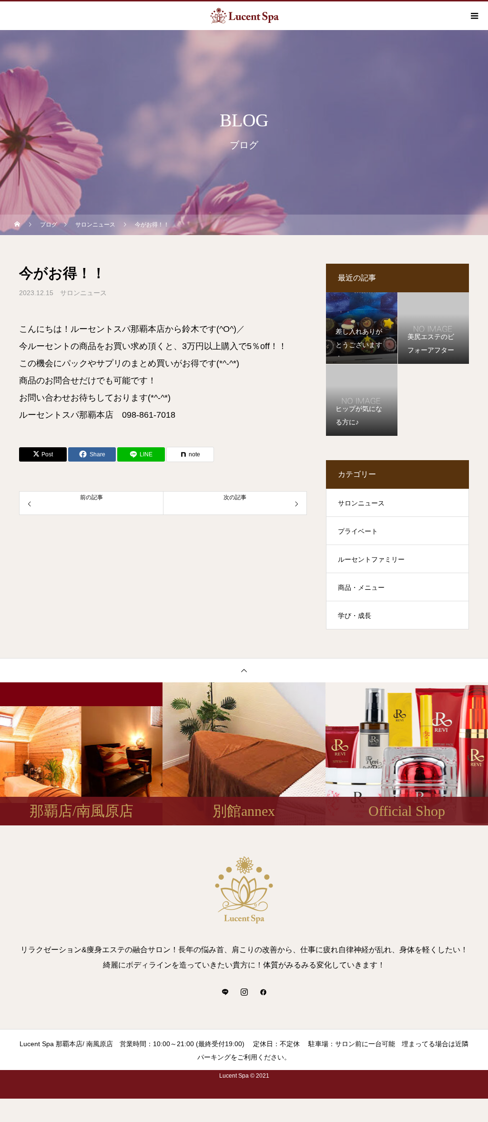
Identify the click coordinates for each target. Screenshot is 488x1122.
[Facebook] (263, 992)
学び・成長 (354, 615)
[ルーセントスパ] (244, 890)
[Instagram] (244, 992)
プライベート (358, 531)
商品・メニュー (361, 587)
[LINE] (225, 992)
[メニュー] (473, 15)
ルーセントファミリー (371, 559)
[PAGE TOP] (244, 670)
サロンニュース (83, 293)
